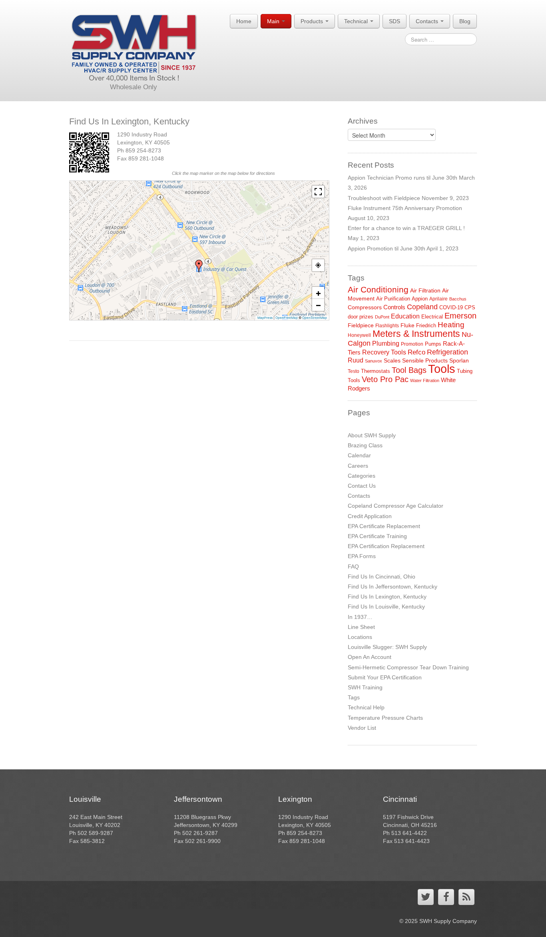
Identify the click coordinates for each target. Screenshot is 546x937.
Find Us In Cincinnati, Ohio (381, 576)
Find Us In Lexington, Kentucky (387, 596)
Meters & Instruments (416, 333)
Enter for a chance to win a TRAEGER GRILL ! (406, 228)
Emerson (460, 315)
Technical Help (366, 707)
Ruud (355, 360)
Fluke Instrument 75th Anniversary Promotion (405, 208)
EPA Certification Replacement (386, 546)
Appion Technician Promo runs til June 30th (402, 177)
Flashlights (387, 325)
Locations (360, 637)
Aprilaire (438, 299)
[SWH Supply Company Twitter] (426, 897)
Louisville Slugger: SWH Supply (387, 647)
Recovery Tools (384, 352)
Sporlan (459, 360)
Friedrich (426, 325)
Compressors (365, 307)
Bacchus (457, 298)
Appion (420, 299)
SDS (394, 21)
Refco (416, 352)
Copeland (422, 307)
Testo (353, 371)
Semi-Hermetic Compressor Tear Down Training (408, 667)
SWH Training (365, 687)
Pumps (433, 344)
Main (274, 21)
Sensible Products (425, 360)
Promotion (412, 344)
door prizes (360, 317)
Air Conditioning (378, 289)
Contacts (428, 21)
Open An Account (369, 657)
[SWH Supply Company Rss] (466, 897)
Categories (361, 476)
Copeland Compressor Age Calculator (395, 506)
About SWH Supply (372, 435)
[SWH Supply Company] (133, 48)
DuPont (382, 316)
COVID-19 (451, 307)
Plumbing (385, 343)
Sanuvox (373, 360)
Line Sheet (361, 627)
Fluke (407, 325)
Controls (394, 307)
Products (313, 21)
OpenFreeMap (286, 318)
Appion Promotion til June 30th (386, 248)
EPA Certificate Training (377, 536)
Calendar (359, 455)
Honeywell (359, 335)
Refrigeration (447, 352)
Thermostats (375, 371)
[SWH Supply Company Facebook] (446, 897)
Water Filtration (424, 380)
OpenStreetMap (314, 318)
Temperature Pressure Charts (385, 718)
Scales (392, 360)
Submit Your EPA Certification (385, 677)
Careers (358, 465)
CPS (469, 307)
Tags (354, 697)
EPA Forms (362, 556)
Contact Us (362, 486)
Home (243, 21)
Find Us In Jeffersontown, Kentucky (392, 586)
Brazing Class (365, 445)
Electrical (432, 317)
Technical (356, 21)
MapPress (265, 318)
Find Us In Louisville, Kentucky (386, 606)
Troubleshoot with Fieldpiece (384, 198)
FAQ (353, 566)
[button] (199, 266)
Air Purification (393, 299)
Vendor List (362, 728)
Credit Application (370, 516)
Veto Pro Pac (385, 379)
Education (405, 316)
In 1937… (360, 617)
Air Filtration (425, 290)
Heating (451, 324)
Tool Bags (409, 370)
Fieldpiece (361, 325)
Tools (441, 368)
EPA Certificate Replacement (384, 526)
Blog (464, 21)
